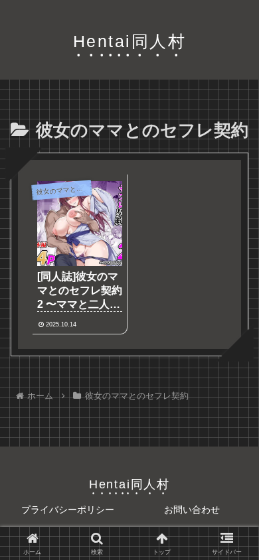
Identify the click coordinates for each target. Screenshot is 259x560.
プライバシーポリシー (67, 509)
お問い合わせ (192, 509)
